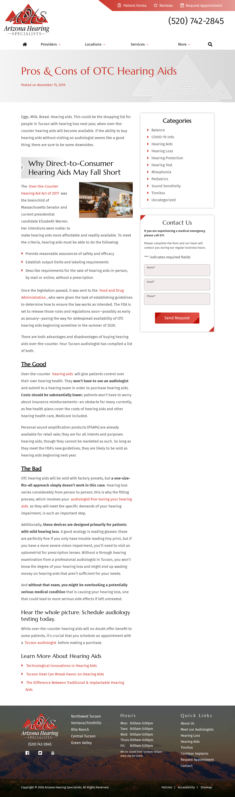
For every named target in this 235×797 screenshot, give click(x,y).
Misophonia (161, 172)
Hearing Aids (162, 144)
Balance (158, 130)
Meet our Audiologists (197, 729)
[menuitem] (24, 44)
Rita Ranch (80, 729)
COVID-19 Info (162, 137)
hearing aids (62, 374)
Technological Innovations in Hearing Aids (61, 665)
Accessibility (186, 787)
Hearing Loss (162, 151)
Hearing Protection (167, 158)
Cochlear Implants (194, 754)
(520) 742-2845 (196, 21)
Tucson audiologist (40, 642)
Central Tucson (83, 736)
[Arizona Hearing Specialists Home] (27, 17)
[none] (50, 44)
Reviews (165, 5)
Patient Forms (134, 5)
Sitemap (206, 787)
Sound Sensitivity (166, 186)
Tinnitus (158, 193)
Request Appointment (203, 5)
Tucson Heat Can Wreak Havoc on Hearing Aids (65, 674)
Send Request (177, 317)
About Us (187, 723)
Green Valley (81, 743)
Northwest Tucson (86, 716)
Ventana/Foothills (86, 723)
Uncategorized (163, 200)
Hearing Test (161, 165)
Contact (187, 766)
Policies (167, 787)
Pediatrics (159, 179)
